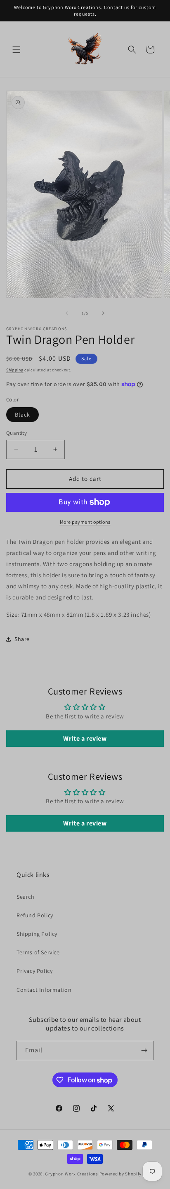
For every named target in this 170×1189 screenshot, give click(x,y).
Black (22, 414)
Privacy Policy (34, 971)
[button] (16, 49)
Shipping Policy (37, 933)
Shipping (15, 370)
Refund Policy (35, 915)
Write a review (84, 738)
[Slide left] (67, 313)
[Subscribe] (144, 1050)
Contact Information (44, 989)
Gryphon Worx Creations (71, 1174)
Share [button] (22, 639)
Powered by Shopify (120, 1174)
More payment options (85, 522)
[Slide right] (103, 313)
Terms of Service (38, 952)
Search (26, 896)
